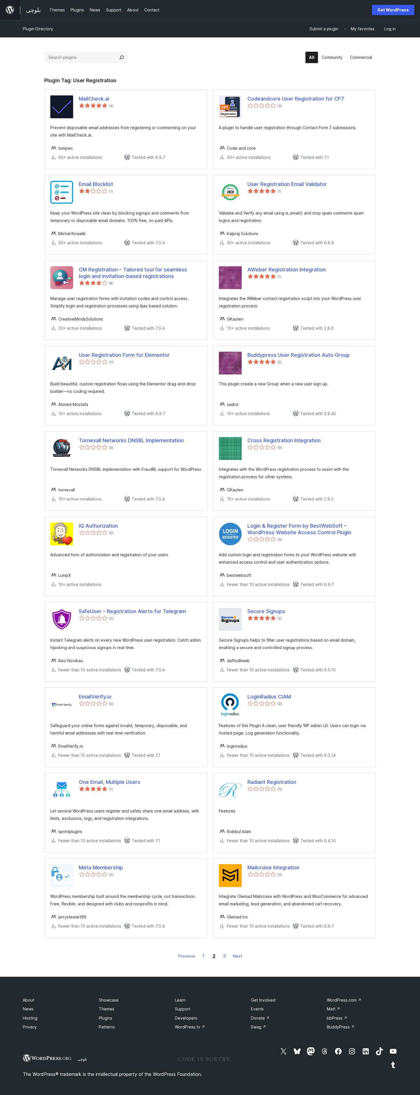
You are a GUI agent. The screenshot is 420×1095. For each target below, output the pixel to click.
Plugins (105, 1018)
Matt (333, 1008)
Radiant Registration (271, 782)
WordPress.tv (190, 1026)
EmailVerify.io (95, 697)
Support (182, 1008)
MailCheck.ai (94, 99)
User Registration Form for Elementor (124, 355)
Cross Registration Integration (284, 440)
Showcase (109, 1000)
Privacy (30, 1026)
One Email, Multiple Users (109, 782)
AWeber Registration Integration (286, 270)
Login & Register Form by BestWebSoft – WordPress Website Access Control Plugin (299, 529)
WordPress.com (344, 1000)
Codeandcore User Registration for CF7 (295, 99)
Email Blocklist (96, 184)
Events (257, 1008)
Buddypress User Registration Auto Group (298, 355)
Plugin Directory (38, 28)
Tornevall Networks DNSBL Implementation (131, 440)
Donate (260, 1018)
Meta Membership (101, 867)
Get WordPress (393, 9)
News (28, 1008)
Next (237, 956)
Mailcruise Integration (273, 867)
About (28, 1000)
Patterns (107, 1026)
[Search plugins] (121, 57)
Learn (180, 1000)
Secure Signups (266, 611)
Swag (258, 1026)
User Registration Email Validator (287, 184)
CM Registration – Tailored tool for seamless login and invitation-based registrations (133, 273)
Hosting (30, 1018)
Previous (186, 956)
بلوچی (82, 1059)
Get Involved (263, 1000)
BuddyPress (341, 1026)
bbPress (337, 1018)
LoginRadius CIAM (269, 697)
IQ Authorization (98, 526)
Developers (186, 1018)
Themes (106, 1008)
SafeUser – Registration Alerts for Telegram (132, 611)
